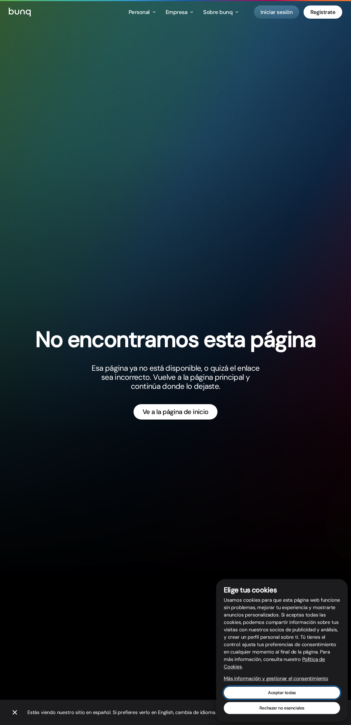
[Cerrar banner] (15, 712)
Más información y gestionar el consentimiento (276, 678)
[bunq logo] (20, 12)
